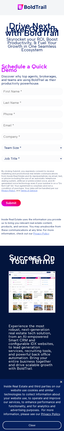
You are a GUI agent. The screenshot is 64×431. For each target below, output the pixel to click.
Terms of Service (29, 190)
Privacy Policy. (8, 190)
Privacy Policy (41, 233)
